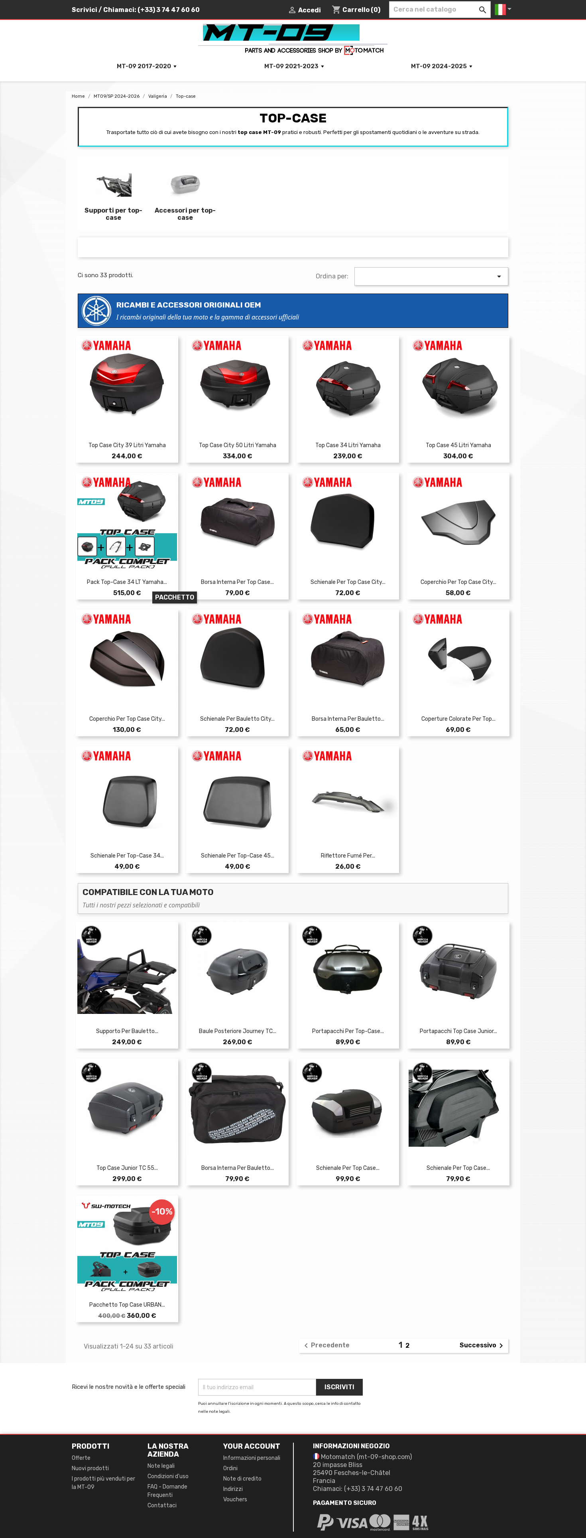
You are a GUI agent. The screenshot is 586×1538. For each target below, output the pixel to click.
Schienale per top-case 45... (237, 855)
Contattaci (162, 1505)
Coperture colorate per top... (458, 719)
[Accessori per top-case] (185, 186)
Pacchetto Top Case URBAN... (127, 1304)
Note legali (161, 1466)
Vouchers (235, 1499)
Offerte (81, 1458)
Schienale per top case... (348, 1168)
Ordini (230, 1468)
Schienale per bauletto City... (237, 719)
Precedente (325, 1346)
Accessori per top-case (185, 214)
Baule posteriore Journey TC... (237, 1031)
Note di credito (242, 1478)
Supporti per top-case (113, 214)
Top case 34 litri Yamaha (348, 445)
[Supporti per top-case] (114, 186)
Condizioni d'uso (168, 1476)
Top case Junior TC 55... (127, 1168)
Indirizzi (233, 1489)
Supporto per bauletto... (127, 1031)
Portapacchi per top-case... (348, 1031)
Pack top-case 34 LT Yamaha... (127, 582)
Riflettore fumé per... (348, 855)
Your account (251, 1446)
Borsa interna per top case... (237, 582)
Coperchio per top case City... (458, 582)
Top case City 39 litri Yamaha (127, 445)
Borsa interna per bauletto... (348, 719)
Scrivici (84, 10)
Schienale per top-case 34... (127, 855)
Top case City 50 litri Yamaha (237, 445)
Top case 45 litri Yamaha (458, 445)
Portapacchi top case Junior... (458, 1031)
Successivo (483, 1346)
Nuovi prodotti (90, 1468)
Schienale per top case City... (348, 582)
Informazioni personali (251, 1458)
